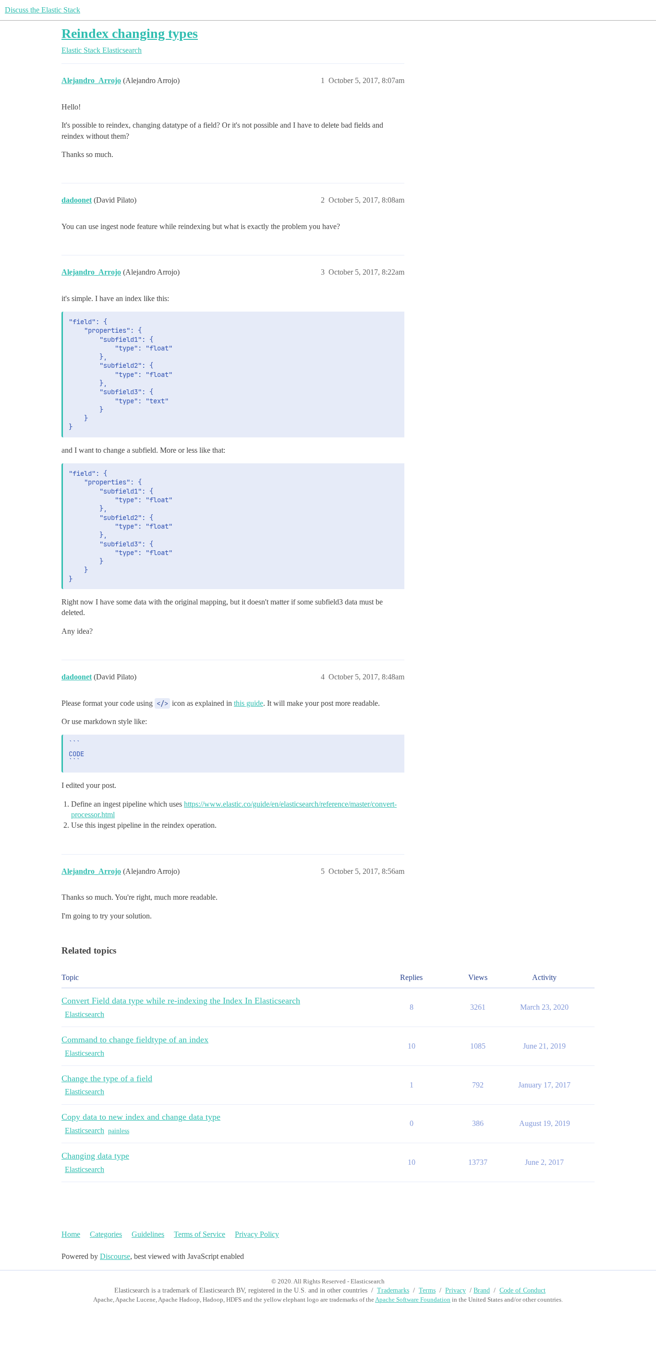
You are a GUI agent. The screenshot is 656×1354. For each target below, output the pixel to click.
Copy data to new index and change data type (140, 1117)
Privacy (455, 1290)
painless (118, 1131)
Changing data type (95, 1156)
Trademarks (393, 1290)
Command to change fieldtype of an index (134, 1039)
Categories (106, 1234)
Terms (427, 1290)
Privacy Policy (257, 1234)
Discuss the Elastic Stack (42, 10)
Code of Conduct (522, 1290)
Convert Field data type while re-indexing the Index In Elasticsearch (180, 1000)
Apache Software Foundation (412, 1299)
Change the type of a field (106, 1078)
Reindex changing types (129, 33)
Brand (482, 1290)
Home (70, 1234)
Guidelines (148, 1234)
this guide (248, 703)
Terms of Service (199, 1234)
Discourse (115, 1256)
